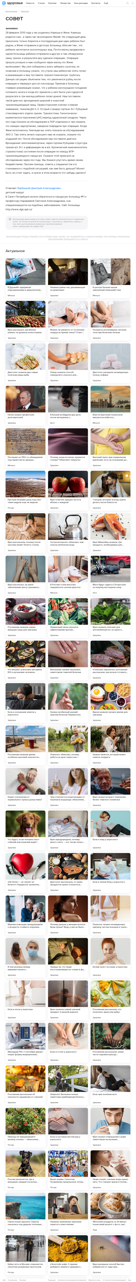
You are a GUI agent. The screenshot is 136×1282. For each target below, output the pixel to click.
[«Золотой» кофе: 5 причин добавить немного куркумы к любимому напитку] (68, 1255)
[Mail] (4, 3)
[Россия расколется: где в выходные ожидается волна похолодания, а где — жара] (25, 1170)
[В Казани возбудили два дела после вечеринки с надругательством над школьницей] (68, 406)
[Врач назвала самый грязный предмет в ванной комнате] (68, 1000)
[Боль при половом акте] (110, 1085)
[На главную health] (14, 3)
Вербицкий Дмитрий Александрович (39, 188)
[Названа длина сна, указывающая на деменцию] (68, 278)
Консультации (11, 11)
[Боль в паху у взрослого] (110, 830)
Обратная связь (94, 1280)
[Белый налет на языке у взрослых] (110, 958)
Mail (4, 1280)
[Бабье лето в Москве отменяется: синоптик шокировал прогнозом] (25, 1255)
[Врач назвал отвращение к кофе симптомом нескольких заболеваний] (110, 1128)
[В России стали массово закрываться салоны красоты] (68, 576)
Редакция (52, 1280)
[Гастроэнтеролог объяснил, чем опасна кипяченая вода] (68, 533)
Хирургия (25, 11)
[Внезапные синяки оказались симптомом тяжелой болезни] (68, 660)
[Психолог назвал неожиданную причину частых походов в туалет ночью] (110, 915)
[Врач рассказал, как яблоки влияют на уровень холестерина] (25, 321)
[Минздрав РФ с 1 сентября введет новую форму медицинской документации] (25, 1043)
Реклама (22, 1280)
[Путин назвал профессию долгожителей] (25, 406)
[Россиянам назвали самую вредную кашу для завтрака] (25, 618)
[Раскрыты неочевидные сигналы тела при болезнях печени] (110, 321)
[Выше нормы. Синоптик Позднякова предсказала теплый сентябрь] (68, 1170)
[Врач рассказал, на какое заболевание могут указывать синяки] (25, 576)
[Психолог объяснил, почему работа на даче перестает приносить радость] (68, 745)
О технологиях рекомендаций (114, 1280)
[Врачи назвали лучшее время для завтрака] (110, 703)
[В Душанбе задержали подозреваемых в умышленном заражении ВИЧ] (25, 278)
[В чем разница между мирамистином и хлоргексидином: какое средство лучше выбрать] (25, 958)
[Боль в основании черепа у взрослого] (25, 703)
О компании (12, 1280)
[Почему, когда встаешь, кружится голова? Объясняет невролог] (68, 448)
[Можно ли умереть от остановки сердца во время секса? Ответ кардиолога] (68, 321)
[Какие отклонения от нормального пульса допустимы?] (25, 788)
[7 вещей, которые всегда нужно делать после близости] (110, 491)
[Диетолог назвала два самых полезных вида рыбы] (25, 363)
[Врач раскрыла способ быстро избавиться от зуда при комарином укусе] (110, 1255)
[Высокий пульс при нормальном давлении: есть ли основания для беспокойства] (110, 448)
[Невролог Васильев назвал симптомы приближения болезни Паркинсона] (68, 1085)
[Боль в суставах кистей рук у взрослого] (68, 1128)
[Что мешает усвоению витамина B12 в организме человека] (25, 660)
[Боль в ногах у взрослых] (25, 1000)
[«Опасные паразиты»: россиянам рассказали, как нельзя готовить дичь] (110, 660)
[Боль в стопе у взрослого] (68, 1043)
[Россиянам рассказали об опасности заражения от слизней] (25, 1085)
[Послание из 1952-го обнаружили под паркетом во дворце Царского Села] (25, 448)
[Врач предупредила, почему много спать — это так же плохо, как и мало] (68, 830)
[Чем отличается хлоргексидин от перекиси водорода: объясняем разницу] (68, 788)
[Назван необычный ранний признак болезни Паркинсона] (68, 703)
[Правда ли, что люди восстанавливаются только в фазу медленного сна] (68, 958)
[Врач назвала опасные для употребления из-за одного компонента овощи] (110, 618)
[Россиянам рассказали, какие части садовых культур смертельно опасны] (110, 1043)
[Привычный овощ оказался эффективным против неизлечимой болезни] (68, 618)
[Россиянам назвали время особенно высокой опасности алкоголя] (25, 745)
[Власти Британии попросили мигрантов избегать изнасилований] (110, 406)
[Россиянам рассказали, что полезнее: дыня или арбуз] (110, 1000)
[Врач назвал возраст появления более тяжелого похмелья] (110, 788)
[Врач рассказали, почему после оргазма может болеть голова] (25, 533)
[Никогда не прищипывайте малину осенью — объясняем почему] (25, 1128)
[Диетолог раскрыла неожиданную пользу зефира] (110, 363)
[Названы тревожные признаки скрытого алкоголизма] (68, 1213)
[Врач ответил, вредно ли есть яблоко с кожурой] (68, 491)
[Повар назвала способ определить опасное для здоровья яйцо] (68, 363)
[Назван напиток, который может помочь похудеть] (110, 745)
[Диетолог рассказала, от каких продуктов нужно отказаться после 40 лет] (68, 873)
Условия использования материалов (72, 1280)
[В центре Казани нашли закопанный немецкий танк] (110, 278)
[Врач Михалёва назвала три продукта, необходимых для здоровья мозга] (110, 533)
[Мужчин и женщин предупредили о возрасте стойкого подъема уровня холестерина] (25, 915)
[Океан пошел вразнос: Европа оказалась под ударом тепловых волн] (25, 1213)
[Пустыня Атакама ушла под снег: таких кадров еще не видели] (25, 491)
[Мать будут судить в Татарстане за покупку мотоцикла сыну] (110, 576)
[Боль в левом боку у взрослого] (110, 873)
